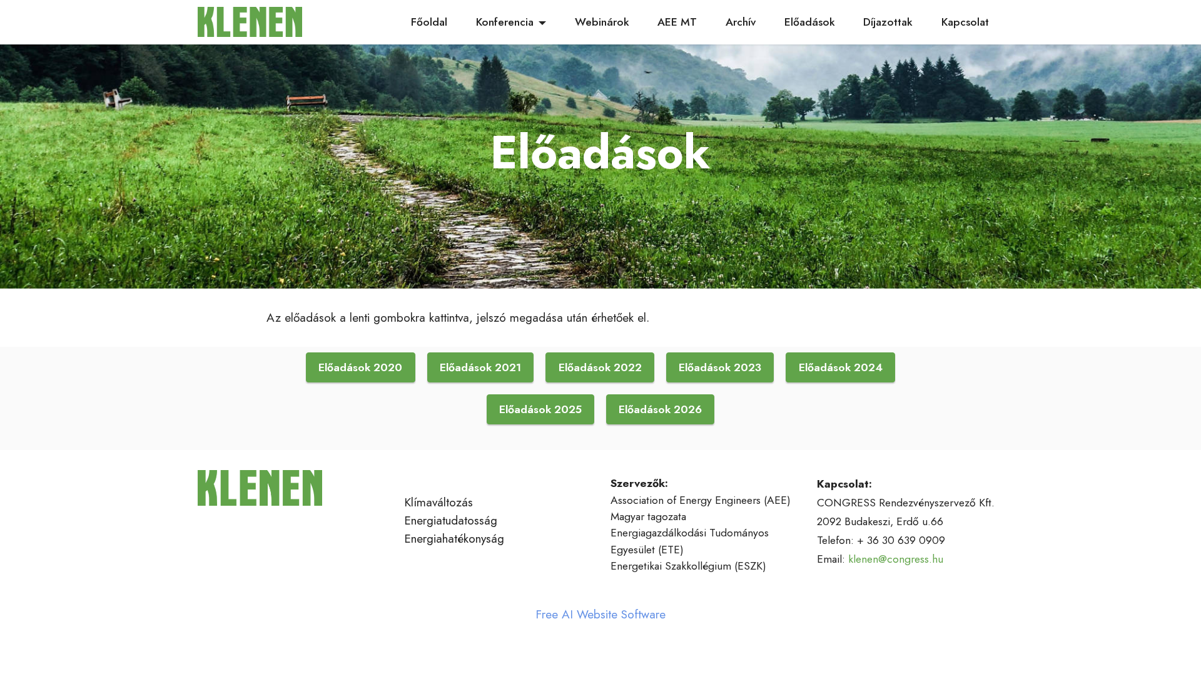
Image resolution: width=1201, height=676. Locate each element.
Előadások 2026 (660, 409)
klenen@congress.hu (895, 559)
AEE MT (677, 22)
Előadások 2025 (540, 409)
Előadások (809, 22)
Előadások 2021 (480, 367)
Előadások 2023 (720, 367)
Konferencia (505, 22)
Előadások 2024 (841, 367)
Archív (741, 22)
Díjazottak (888, 22)
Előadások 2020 (360, 367)
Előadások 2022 (600, 367)
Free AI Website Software (600, 614)
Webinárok (602, 22)
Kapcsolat (965, 22)
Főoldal (429, 22)
